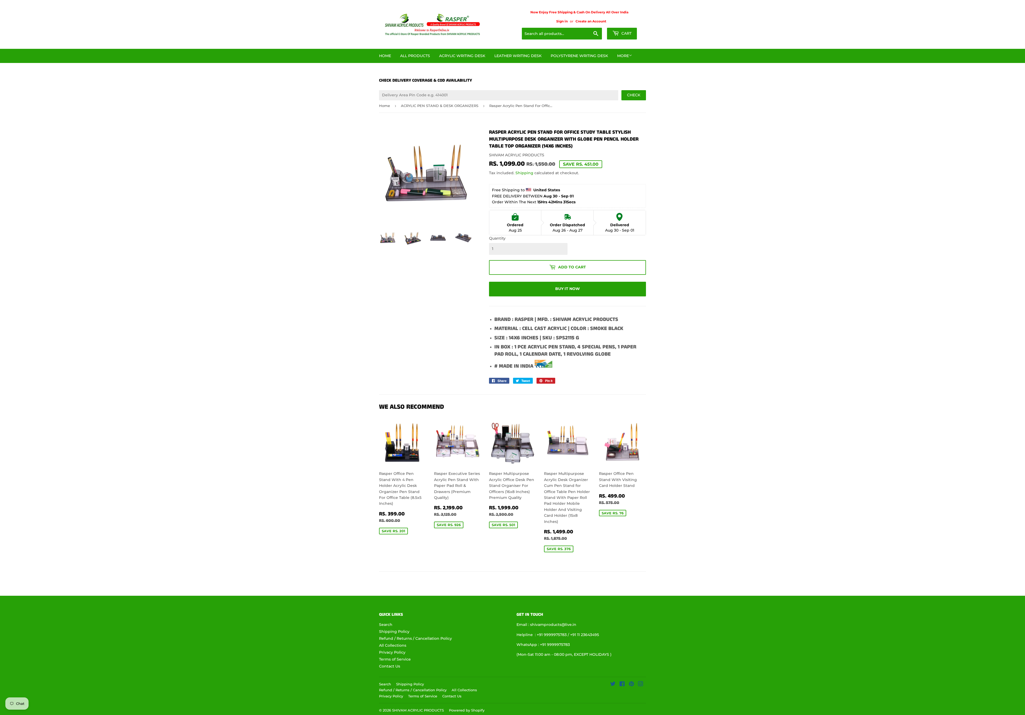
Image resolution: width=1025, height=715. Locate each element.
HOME (385, 55)
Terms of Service (395, 659)
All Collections (392, 645)
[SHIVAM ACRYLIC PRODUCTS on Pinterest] (631, 684)
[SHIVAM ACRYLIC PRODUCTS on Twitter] (613, 684)
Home (384, 106)
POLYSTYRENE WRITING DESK (579, 55)
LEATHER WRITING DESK (518, 55)
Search (385, 624)
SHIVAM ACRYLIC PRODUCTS (418, 710)
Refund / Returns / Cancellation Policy (415, 638)
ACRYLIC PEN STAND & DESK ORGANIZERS (439, 106)
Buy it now (567, 288)
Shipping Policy (394, 631)
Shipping (524, 172)
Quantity (497, 238)
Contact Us (389, 666)
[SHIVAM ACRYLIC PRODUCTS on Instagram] (640, 684)
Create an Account (590, 21)
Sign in (562, 21)
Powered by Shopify (466, 710)
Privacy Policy (392, 652)
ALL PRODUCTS (415, 55)
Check (633, 95)
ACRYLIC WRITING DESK (462, 55)
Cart (626, 33)
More (623, 55)
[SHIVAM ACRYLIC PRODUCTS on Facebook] (622, 684)
